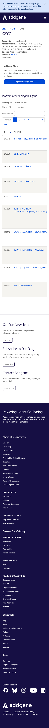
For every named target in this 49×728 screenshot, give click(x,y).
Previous (7, 120)
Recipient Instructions (11, 481)
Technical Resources (11, 504)
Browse (5, 29)
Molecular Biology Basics (12, 628)
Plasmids (6, 545)
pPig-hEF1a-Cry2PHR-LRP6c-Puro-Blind (30, 139)
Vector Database (9, 669)
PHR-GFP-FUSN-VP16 (23, 285)
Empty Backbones (10, 588)
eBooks (6, 624)
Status (35, 714)
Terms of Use (22, 714)
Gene (14, 29)
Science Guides (9, 640)
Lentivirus (6, 568)
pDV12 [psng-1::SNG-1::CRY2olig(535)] (30, 268)
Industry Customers (10, 473)
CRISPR (6, 584)
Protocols (6, 636)
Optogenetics (8, 595)
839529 (14, 55)
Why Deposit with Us (11, 520)
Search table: (7, 113)
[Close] (44, 3)
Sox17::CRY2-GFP (21, 154)
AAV (4, 565)
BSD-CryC (18, 196)
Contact (6, 712)
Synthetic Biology (9, 599)
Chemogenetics (9, 580)
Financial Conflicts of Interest (14, 458)
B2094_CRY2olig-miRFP (24, 166)
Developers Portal (9, 672)
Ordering (6, 500)
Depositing (7, 496)
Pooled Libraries (9, 553)
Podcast (6, 632)
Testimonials (8, 450)
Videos (5, 643)
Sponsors (6, 454)
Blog (4, 621)
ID (4, 132)
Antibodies (7, 541)
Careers (6, 469)
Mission (6, 443)
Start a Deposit (8, 523)
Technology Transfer (11, 485)
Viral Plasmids (8, 603)
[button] (45, 17)
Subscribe (8, 364)
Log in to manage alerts (24, 82)
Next (6, 124)
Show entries (13, 107)
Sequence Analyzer (10, 665)
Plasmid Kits (7, 549)
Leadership (7, 447)
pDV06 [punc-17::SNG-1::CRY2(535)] (29, 250)
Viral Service (7, 508)
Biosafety (6, 462)
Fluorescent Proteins (11, 591)
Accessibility (8, 714)
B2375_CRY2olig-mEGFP (24, 181)
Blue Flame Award (10, 466)
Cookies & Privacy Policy (24, 712)
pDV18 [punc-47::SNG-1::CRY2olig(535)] (30, 232)
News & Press (8, 477)
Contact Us (9, 388)
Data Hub (6, 661)
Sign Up (7, 340)
